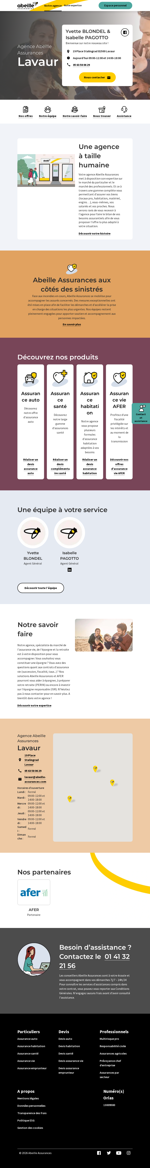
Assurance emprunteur (32, 1068)
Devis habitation (69, 1046)
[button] (114, 783)
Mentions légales (28, 1098)
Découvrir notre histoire (94, 233)
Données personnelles (31, 1105)
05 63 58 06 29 (81, 65)
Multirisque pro (109, 1039)
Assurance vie (26, 1061)
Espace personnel (115, 5)
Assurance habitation (31, 1046)
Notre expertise (73, 5)
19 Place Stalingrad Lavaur (32, 759)
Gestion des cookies (30, 1128)
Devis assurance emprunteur (69, 1070)
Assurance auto (27, 1039)
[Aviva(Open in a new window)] (27, 5)
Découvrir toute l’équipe (41, 588)
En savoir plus (72, 324)
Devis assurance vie (71, 1061)
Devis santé (66, 1053)
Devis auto (65, 1039)
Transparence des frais (31, 1113)
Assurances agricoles (113, 1053)
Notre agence (53, 5)
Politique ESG (26, 1120)
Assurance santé (27, 1053)
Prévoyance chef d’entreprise (110, 1063)
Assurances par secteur (109, 1075)
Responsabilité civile (113, 1046)
